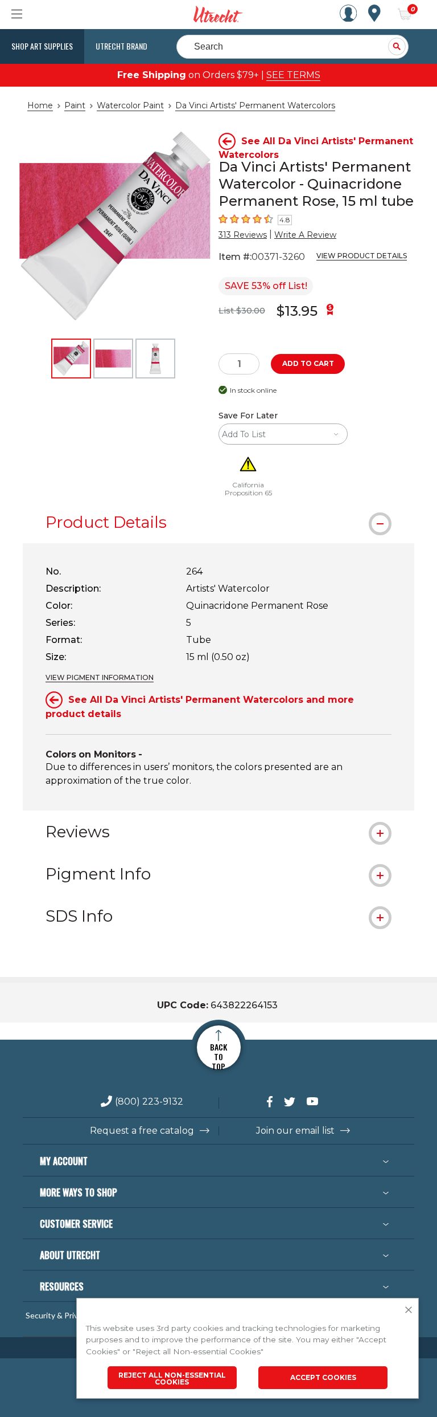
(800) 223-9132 (149, 1102)
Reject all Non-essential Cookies (172, 1378)
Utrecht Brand (121, 46)
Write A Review (305, 235)
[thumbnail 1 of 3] (71, 358)
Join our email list (295, 1130)
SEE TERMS (293, 75)
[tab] (218, 522)
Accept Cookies (323, 1377)
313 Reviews (242, 235)
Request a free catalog (142, 1130)
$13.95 (297, 311)
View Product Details (361, 255)
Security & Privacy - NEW (70, 1316)
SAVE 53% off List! (266, 285)
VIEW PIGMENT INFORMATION (100, 677)
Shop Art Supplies (42, 46)
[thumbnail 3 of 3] (155, 358)
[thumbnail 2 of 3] (113, 358)
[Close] (408, 1310)
